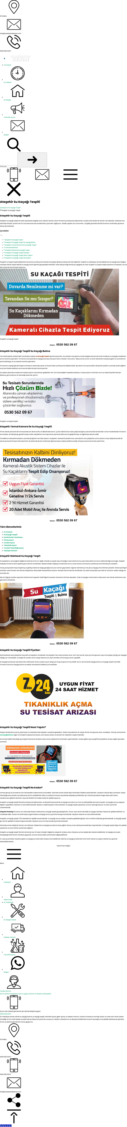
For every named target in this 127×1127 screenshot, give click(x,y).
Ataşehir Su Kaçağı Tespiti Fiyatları (17, 253)
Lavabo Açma (9, 543)
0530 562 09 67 (66, 344)
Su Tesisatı (8, 532)
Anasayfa (3, 208)
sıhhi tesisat (16, 1019)
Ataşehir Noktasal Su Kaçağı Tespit (17, 250)
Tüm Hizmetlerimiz (11, 247)
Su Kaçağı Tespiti (14, 208)
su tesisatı (69, 1017)
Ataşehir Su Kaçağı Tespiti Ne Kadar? (18, 258)
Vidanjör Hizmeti (10, 551)
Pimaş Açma (9, 540)
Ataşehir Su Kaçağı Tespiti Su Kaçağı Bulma (20, 242)
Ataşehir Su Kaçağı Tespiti (14, 240)
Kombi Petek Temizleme (13, 537)
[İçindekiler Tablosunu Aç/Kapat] (1, 236)
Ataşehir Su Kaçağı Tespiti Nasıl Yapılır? (19, 255)
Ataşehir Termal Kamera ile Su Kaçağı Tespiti (20, 245)
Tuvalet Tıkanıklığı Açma (14, 548)
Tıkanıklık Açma (10, 545)
